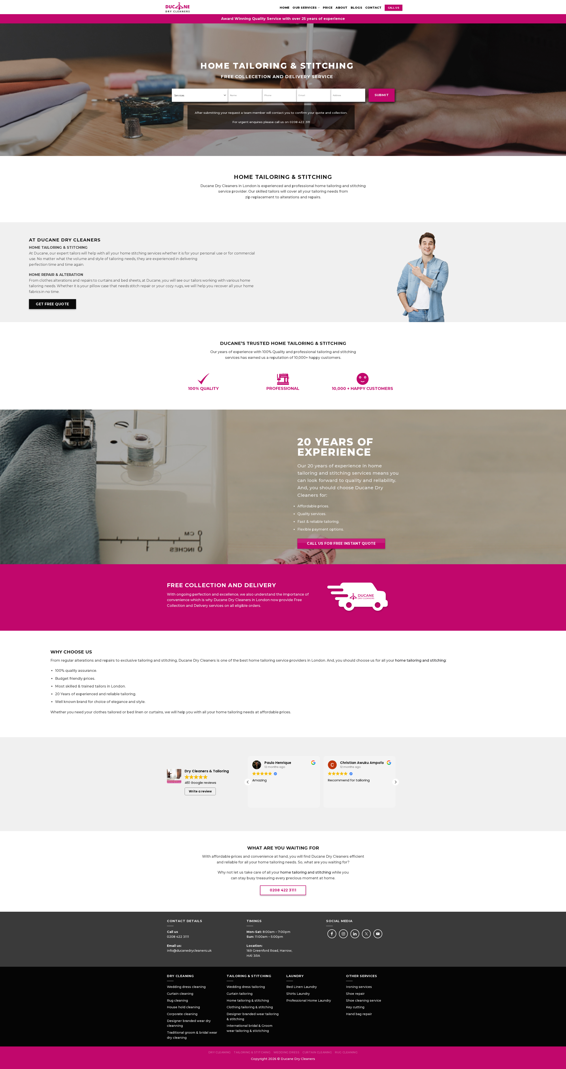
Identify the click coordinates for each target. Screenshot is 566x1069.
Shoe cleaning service (363, 1001)
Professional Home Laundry (308, 1001)
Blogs (356, 7)
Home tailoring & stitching (248, 1001)
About (341, 7)
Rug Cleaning (346, 1052)
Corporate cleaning (182, 1014)
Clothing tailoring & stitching (250, 1007)
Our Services (305, 7)
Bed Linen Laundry (301, 987)
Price (328, 7)
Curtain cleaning (180, 994)
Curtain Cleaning (317, 1052)
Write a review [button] (200, 791)
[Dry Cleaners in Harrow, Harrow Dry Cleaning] (183, 7)
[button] (395, 782)
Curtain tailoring (239, 994)
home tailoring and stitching (420, 660)
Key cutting (355, 1007)
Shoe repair (355, 994)
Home (284, 7)
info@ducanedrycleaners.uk (189, 951)
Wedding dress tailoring (246, 987)
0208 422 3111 (300, 122)
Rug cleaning (177, 1001)
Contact (373, 7)
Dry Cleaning (219, 1052)
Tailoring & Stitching (252, 1052)
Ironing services (359, 987)
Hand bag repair (359, 1014)
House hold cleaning (183, 1007)
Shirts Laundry (298, 994)
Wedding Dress (286, 1052)
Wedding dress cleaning (186, 987)
